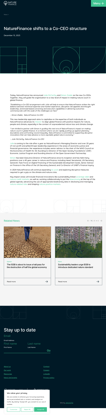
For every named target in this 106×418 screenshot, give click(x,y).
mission (38, 122)
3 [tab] (94, 221)
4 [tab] (96, 221)
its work (54, 170)
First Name (8, 347)
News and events (10, 378)
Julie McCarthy (50, 95)
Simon (12, 158)
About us (7, 366)
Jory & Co (69, 403)
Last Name (32, 347)
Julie (12, 143)
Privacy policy (48, 378)
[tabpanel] (27, 256)
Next (101, 221)
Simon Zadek (66, 95)
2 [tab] (92, 221)
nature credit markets (19, 179)
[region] (27, 402)
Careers (46, 370)
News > (6, 14)
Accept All (40, 409)
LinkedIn (46, 374)
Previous (88, 221)
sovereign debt (82, 177)
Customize (13, 409)
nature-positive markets (49, 184)
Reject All (27, 409)
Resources (8, 374)
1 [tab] (91, 221)
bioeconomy (74, 179)
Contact (46, 366)
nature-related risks (18, 184)
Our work (7, 370)
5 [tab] (98, 221)
